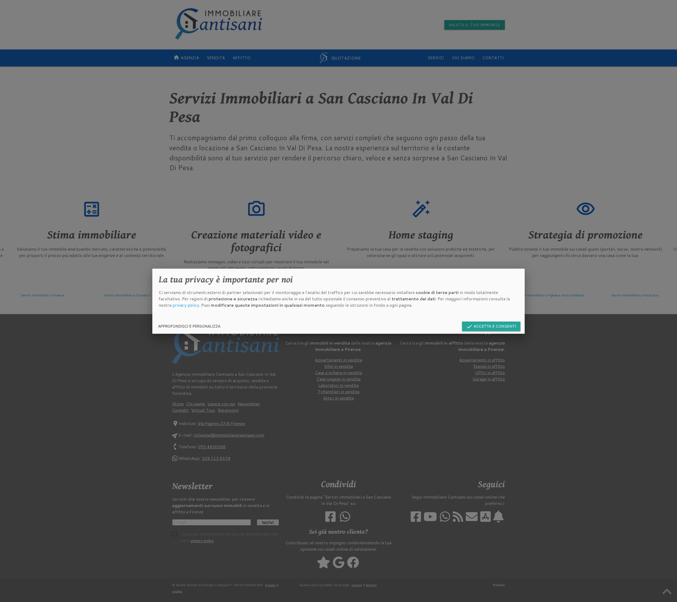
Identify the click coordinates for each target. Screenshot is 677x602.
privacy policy (185, 305)
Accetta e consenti (491, 326)
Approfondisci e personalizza (189, 326)
